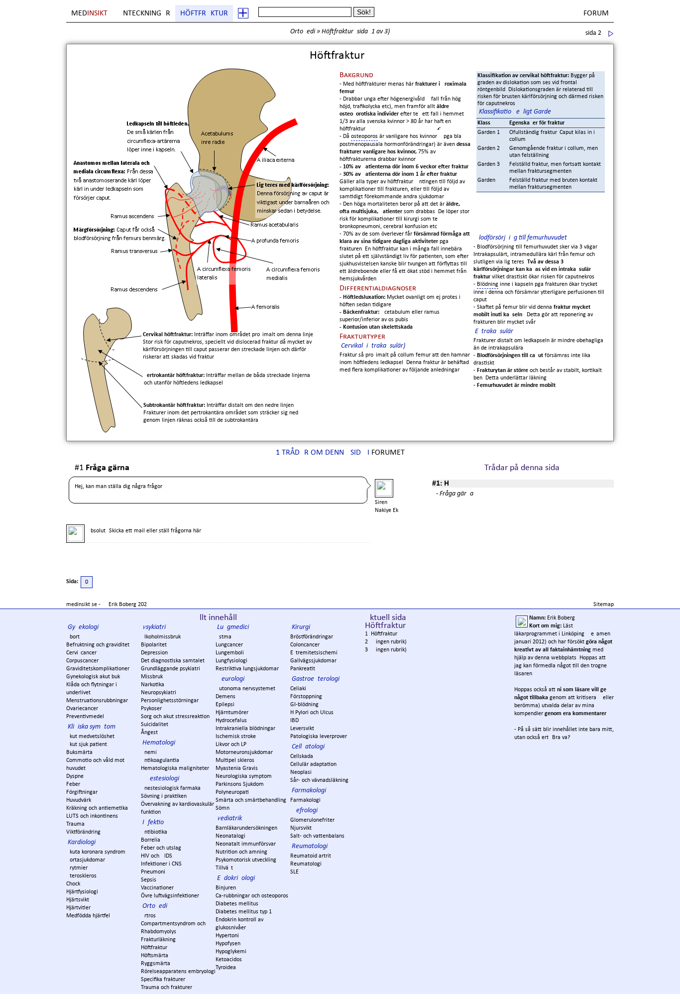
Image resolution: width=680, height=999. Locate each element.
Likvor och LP (231, 745)
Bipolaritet (154, 645)
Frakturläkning (158, 940)
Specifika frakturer (163, 980)
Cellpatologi (308, 746)
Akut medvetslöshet (90, 737)
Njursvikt (301, 828)
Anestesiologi (160, 778)
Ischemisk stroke (236, 737)
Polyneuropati (232, 792)
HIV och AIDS (156, 856)
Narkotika (152, 685)
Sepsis (148, 880)
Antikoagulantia (160, 760)
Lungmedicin (234, 627)
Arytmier (77, 868)
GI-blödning (304, 705)
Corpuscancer (82, 661)
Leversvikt (302, 729)
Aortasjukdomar (85, 860)
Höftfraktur (204, 13)
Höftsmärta (154, 956)
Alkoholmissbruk (161, 637)
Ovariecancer (82, 709)
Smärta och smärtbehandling (251, 800)
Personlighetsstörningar (170, 701)
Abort (73, 637)
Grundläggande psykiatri (170, 669)
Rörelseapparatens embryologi (178, 972)
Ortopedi (302, 31)
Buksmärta (79, 752)
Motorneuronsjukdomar (244, 752)
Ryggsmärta (155, 964)
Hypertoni (227, 936)
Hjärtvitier (78, 908)
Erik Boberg (122, 605)
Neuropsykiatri (158, 693)
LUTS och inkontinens (92, 816)
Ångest (149, 733)
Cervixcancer (81, 653)
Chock (73, 884)
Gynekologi (83, 627)
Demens (225, 697)
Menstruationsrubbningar (97, 701)
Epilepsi (225, 705)
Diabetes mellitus (237, 904)
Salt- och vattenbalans (317, 836)
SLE (294, 872)
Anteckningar (144, 13)
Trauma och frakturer (166, 988)
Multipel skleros (235, 760)
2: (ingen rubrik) (386, 642)
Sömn (222, 808)
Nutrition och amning (241, 852)
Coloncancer (305, 645)
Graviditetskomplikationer (97, 669)
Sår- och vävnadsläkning (319, 780)
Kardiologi (82, 842)
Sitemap (603, 605)
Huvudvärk (78, 800)
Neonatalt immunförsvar (246, 844)
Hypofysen (228, 944)
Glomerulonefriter (312, 820)
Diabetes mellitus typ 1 (244, 912)
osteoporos (364, 136)
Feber (73, 784)
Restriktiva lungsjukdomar (247, 669)
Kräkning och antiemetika (97, 808)
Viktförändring (83, 832)
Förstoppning (306, 697)
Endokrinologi (236, 878)
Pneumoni (153, 872)
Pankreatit (302, 669)
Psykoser (151, 709)
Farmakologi (309, 790)
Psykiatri (154, 627)
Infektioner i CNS (161, 864)
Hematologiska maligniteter (175, 768)
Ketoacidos (229, 960)
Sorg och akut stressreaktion (175, 717)
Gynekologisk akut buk (93, 677)
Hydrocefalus (231, 721)
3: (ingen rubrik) (386, 650)
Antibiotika (154, 832)
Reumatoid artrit (310, 856)
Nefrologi (305, 810)
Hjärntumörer (232, 713)
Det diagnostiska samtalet (173, 661)
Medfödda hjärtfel (88, 916)
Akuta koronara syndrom (95, 852)
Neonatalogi (230, 836)
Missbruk (152, 677)
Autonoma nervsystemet (245, 689)
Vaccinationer (157, 888)
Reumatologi (310, 846)
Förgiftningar (82, 792)
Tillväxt (224, 868)
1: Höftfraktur (381, 634)
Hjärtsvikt (77, 900)
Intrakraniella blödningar (245, 729)
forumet (388, 453)
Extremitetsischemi (314, 653)
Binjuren (226, 888)
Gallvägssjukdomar (313, 661)
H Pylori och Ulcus (312, 713)
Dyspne (75, 776)
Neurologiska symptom (244, 776)
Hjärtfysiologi (82, 892)
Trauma (75, 824)
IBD (294, 721)
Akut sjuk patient (86, 745)
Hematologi (158, 743)
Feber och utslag (161, 848)
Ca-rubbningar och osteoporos (252, 896)
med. (90, 13)
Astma (223, 637)
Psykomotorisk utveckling (246, 860)
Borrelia (150, 840)
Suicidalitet (154, 725)
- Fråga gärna (454, 494)
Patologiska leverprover (318, 737)
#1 (102, 468)
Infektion (154, 822)
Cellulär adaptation (313, 764)
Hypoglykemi (231, 952)
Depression (154, 653)
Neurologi (230, 679)
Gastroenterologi (316, 679)
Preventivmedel (85, 717)
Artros (148, 916)
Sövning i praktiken (164, 796)
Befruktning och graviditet (97, 645)
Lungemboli (230, 653)
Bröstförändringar (311, 637)
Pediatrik (229, 818)
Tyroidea (226, 968)
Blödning (487, 284)
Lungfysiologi (231, 661)
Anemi (149, 752)
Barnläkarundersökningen (246, 828)
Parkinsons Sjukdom (240, 784)
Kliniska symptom (91, 727)
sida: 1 (366, 31)
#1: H (440, 484)
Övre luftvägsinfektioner (170, 896)
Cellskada (301, 756)
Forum (596, 13)
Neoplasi (301, 772)
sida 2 (593, 33)
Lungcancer (229, 645)
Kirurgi (301, 627)
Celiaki (298, 689)
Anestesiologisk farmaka (171, 788)
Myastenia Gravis (237, 768)
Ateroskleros (81, 876)
